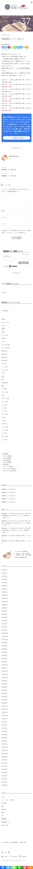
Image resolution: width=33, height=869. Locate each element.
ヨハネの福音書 (7, 462)
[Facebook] (3, 47)
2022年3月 (4, 737)
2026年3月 (4, 585)
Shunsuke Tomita (14, 156)
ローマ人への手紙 (8, 466)
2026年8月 (4, 570)
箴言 (3, 379)
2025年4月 (4, 620)
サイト (3, 224)
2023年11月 (5, 674)
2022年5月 (4, 731)
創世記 (3, 319)
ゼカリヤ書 (5, 436)
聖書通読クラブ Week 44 (8, 495)
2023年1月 (4, 706)
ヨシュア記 (5, 335)
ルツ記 (3, 341)
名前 (3, 210)
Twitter (6, 856)
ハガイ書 (4, 433)
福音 (3, 812)
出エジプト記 (5, 322)
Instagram (24, 856)
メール (4, 217)
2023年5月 (4, 693)
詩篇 (3, 376)
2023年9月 (4, 680)
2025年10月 (5, 601)
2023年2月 (4, 703)
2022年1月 (4, 744)
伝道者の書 (5, 382)
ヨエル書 (4, 408)
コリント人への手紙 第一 (10, 468)
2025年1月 (4, 630)
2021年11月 (5, 750)
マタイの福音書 (7, 456)
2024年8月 (4, 646)
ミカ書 (3, 420)
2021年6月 (4, 766)
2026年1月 (4, 592)
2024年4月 (4, 658)
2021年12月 (5, 747)
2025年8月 (4, 608)
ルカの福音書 (6, 460)
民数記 (3, 328)
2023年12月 (5, 671)
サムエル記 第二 (6, 347)
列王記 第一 (5, 351)
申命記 (3, 332)
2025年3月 (4, 623)
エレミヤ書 (5, 392)
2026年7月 (4, 573)
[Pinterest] (9, 47)
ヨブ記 (3, 373)
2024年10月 (5, 639)
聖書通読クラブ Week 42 (8, 502)
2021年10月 (5, 753)
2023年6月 (4, 690)
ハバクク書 (5, 427)
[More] (27, 47)
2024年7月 (4, 649)
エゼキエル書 (5, 398)
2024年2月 (4, 665)
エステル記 (5, 370)
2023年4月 (4, 696)
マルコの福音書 (7, 458)
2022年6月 (4, 728)
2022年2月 (4, 740)
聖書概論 (4, 819)
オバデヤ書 (5, 414)
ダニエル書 (5, 401)
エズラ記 (4, 363)
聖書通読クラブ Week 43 (8, 498)
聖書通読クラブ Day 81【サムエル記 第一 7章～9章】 (16, 513)
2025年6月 (4, 614)
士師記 (3, 338)
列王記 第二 (5, 354)
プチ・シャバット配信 (8, 800)
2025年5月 (4, 617)
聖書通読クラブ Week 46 (8, 489)
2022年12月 (5, 709)
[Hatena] (21, 47)
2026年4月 (4, 582)
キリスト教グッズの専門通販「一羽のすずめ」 (14, 842)
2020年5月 (4, 779)
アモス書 (4, 411)
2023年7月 (4, 687)
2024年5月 (4, 655)
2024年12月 (5, 633)
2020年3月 (4, 785)
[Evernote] (12, 47)
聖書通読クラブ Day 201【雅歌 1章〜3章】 (13, 540)
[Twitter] (6, 47)
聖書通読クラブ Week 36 (9, 169)
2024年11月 (5, 636)
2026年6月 (4, 576)
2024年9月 (4, 642)
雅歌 (3, 385)
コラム (3, 796)
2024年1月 (4, 668)
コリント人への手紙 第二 (10, 470)
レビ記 (3, 325)
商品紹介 (4, 809)
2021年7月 (4, 763)
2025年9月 (4, 604)
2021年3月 (4, 775)
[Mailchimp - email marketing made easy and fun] (10, 266)
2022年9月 (4, 718)
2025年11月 (5, 598)
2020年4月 (4, 782)
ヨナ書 (3, 417)
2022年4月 (4, 734)
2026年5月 (4, 579)
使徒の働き (6, 464)
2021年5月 (4, 769)
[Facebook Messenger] (18, 47)
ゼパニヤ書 (5, 430)
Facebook (14, 856)
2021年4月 (4, 772)
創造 (3, 806)
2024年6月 (4, 652)
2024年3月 (4, 661)
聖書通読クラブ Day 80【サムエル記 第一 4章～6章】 (16, 528)
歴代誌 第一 (5, 357)
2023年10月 (5, 677)
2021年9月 (4, 756)
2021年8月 (4, 760)
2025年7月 (4, 611)
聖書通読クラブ (17, 148)
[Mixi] (24, 47)
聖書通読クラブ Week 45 (8, 492)
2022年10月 (5, 715)
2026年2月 (4, 589)
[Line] (15, 47)
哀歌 (3, 395)
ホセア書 (4, 404)
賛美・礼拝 (5, 825)
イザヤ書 (4, 389)
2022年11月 (5, 712)
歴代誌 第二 (5, 360)
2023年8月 (4, 684)
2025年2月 (4, 627)
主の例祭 (4, 803)
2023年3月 (4, 699)
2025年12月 (5, 595)
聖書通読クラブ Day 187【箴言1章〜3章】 (13, 535)
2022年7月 (4, 725)
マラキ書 (4, 439)
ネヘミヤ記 (5, 366)
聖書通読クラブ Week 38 (9, 176)
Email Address (7, 256)
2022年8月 (4, 722)
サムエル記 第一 (6, 344)
